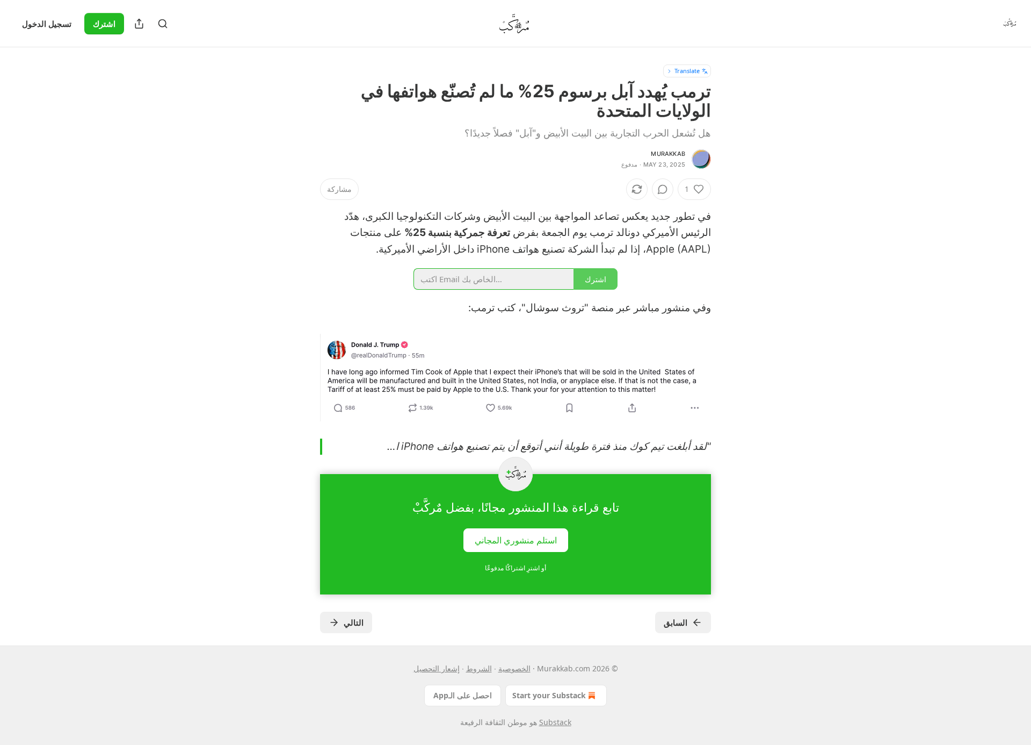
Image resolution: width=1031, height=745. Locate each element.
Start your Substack (549, 695)
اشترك (104, 23)
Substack (555, 722)
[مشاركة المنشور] (139, 23)
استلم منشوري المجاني (516, 540)
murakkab (668, 153)
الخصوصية (514, 668)
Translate (687, 71)
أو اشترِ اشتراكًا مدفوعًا (515, 567)
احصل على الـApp (462, 695)
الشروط (479, 668)
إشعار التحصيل (436, 668)
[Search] (162, 23)
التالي (354, 622)
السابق (675, 622)
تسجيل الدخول (46, 23)
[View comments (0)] (662, 189)
